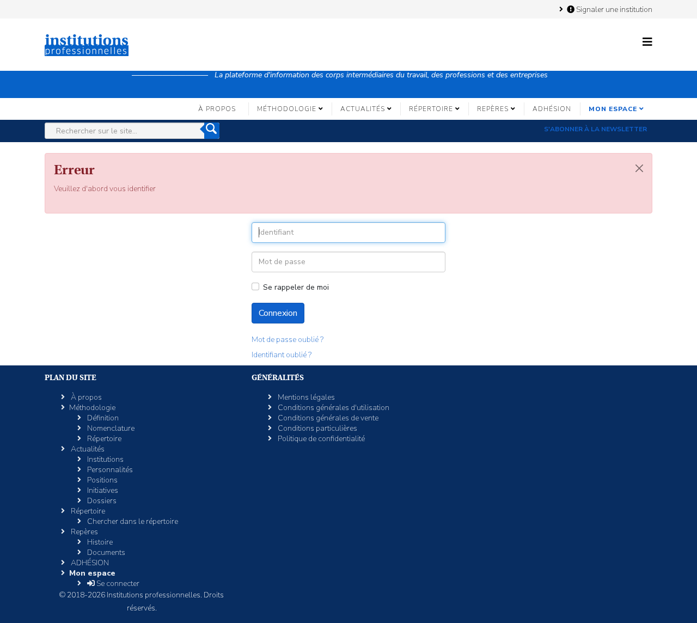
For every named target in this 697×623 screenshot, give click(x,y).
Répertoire (431, 109)
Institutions (104, 459)
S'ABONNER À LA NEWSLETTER (595, 129)
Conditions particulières (316, 428)
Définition (102, 418)
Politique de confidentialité (320, 438)
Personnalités (109, 470)
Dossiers (101, 501)
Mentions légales (305, 397)
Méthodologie (286, 109)
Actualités (362, 109)
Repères (493, 109)
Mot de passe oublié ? (287, 339)
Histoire (99, 542)
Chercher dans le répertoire (131, 521)
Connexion (278, 313)
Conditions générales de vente (327, 418)
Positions (101, 480)
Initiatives (101, 490)
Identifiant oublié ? (281, 355)
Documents (105, 552)
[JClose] (639, 168)
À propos (217, 109)
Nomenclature (109, 428)
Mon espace (613, 109)
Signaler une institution (613, 9)
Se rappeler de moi (296, 287)
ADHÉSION (552, 109)
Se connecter (117, 583)
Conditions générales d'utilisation (332, 407)
